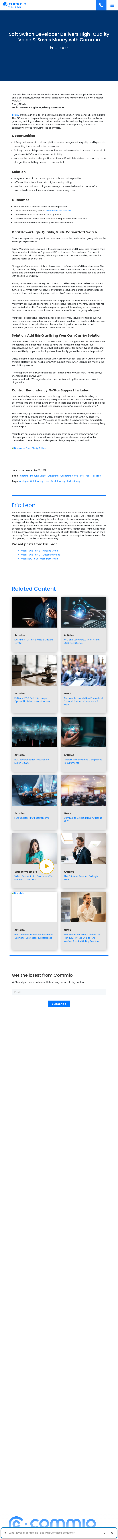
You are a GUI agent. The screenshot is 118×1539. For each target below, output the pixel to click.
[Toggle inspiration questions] (5, 1533)
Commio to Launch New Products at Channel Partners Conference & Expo (83, 701)
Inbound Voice (38, 475)
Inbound (24, 475)
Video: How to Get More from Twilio (39, 558)
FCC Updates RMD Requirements (31, 817)
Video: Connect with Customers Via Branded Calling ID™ (33, 878)
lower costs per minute (58, 210)
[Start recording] (104, 1533)
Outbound (53, 475)
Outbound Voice (69, 475)
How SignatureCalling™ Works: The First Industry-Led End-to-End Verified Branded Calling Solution (82, 938)
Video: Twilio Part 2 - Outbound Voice (40, 554)
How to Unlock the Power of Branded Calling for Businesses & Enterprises (33, 936)
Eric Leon (59, 48)
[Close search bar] (112, 1533)
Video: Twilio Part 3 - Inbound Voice (39, 550)
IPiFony (15, 114)
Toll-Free (84, 475)
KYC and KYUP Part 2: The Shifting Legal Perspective (82, 641)
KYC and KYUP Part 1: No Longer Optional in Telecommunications (32, 700)
